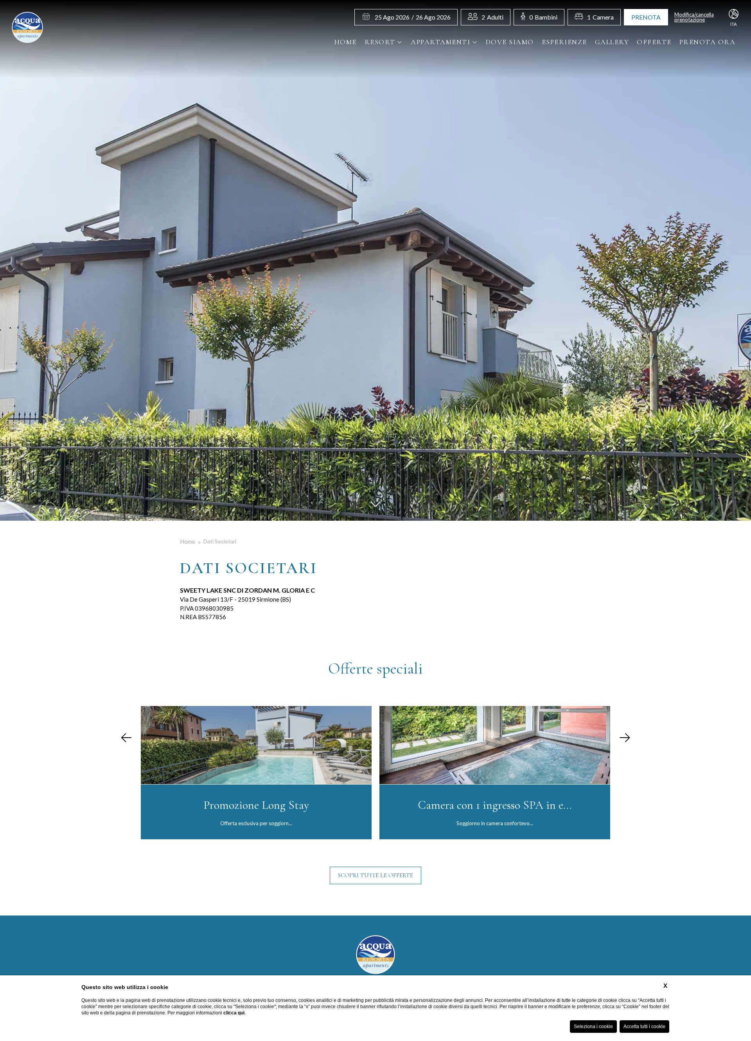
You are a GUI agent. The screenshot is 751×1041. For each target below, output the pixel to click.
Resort (380, 42)
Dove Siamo (510, 42)
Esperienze (564, 42)
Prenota (646, 17)
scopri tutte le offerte (375, 875)
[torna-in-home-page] (27, 28)
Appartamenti (440, 42)
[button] (126, 738)
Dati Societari (219, 541)
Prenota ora (707, 42)
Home (345, 42)
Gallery (612, 42)
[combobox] (492, 17)
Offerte (654, 42)
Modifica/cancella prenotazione (694, 17)
